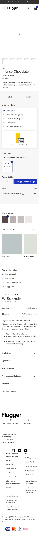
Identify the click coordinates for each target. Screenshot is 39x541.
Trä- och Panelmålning (14, 127)
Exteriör (28, 97)
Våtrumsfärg (11, 123)
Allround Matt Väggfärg (15, 115)
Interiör (10, 97)
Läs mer (5, 87)
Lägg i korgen (24, 182)
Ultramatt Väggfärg (13, 119)
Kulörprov (10, 111)
